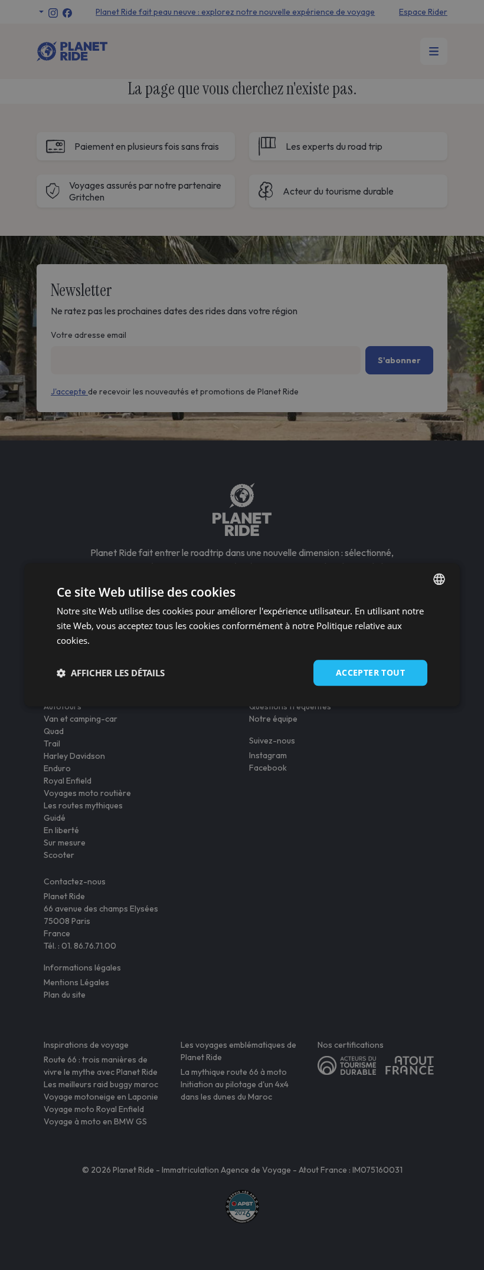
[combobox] (439, 579)
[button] (111, 672)
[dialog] (242, 634)
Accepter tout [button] (370, 672)
